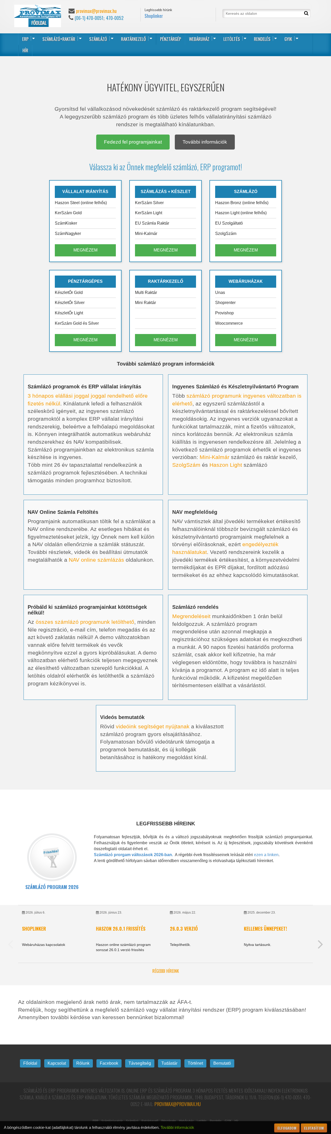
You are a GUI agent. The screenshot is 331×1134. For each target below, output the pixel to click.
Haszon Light (225, 465)
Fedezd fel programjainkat (133, 142)
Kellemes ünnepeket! (265, 928)
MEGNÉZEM (85, 250)
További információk (205, 142)
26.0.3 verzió (184, 928)
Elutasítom (314, 1128)
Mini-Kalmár (214, 457)
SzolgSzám (186, 465)
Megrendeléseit (191, 616)
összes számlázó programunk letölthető (85, 622)
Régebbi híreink (165, 971)
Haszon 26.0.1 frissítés (120, 928)
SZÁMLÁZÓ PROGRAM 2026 (52, 887)
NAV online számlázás (96, 560)
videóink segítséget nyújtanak (153, 726)
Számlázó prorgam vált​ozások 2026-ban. (133, 855)
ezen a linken (266, 855)
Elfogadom (286, 1128)
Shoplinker (154, 15)
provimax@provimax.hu (96, 11)
